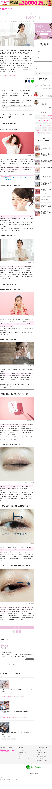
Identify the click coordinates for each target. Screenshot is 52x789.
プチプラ (20, 717)
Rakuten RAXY (6, 9)
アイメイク (5, 73)
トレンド (45, 123)
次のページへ (17, 627)
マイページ (21, 754)
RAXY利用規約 (40, 758)
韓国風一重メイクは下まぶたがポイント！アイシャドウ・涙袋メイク (17, 96)
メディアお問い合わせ (41, 752)
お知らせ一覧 (40, 750)
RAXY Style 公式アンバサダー (41, 118)
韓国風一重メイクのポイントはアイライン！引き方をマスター (17, 93)
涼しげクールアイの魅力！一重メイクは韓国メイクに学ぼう (16, 90)
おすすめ (4, 696)
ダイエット (38, 130)
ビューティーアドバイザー (24, 758)
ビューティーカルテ (23, 756)
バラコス (22, 696)
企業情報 (23, 770)
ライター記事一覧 (29, 659)
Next (32, 634)
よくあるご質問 (40, 754)
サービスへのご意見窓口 (42, 756)
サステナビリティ (18, 779)
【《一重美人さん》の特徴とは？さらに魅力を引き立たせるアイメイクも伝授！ (17, 178)
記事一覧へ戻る (17, 664)
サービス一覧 (2, 779)
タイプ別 (48, 132)
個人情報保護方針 (30, 770)
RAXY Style (20, 13)
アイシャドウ (16, 696)
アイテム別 (13, 738)
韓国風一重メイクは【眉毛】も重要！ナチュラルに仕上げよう (17, 100)
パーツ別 (44, 127)
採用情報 (44, 770)
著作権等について (38, 770)
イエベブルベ (48, 125)
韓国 (10, 75)
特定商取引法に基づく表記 (42, 760)
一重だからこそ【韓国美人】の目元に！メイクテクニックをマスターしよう (17, 106)
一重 (14, 75)
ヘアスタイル (40, 125)
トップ (6, 13)
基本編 (6, 75)
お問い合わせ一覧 (10, 779)
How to (2, 75)
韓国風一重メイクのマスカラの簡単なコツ (12, 103)
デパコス (25, 717)
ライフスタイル (41, 132)
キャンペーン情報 (34, 13)
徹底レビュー (10, 696)
